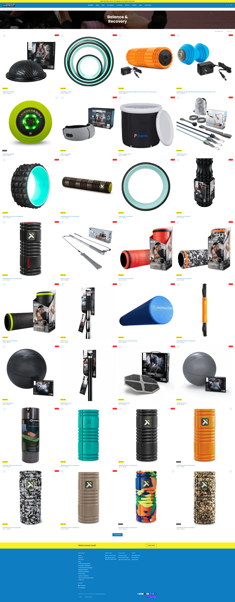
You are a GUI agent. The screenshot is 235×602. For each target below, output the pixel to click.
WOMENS (90, 5)
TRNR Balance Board (124, 403)
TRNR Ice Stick (64, 341)
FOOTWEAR (110, 5)
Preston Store (135, 557)
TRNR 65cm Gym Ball (181, 403)
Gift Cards (81, 559)
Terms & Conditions (83, 576)
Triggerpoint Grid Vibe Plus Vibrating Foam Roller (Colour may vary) (138, 92)
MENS (97, 5)
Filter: (3, 31)
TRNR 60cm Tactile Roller (183, 216)
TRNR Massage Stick (66, 403)
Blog (79, 561)
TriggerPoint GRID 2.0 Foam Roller (70, 216)
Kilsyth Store (135, 559)
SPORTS (127, 5)
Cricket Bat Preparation (84, 563)
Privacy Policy (81, 573)
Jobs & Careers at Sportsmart (86, 578)
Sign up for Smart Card (124, 559)
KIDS (103, 5)
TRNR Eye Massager (66, 154)
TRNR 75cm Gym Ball (8, 403)
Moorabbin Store (136, 555)
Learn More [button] (151, 545)
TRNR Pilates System (181, 154)
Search (80, 555)
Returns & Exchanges (83, 571)
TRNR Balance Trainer (8, 92)
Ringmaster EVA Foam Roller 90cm (128, 341)
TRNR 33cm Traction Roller (126, 278)
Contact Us (81, 580)
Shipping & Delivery (83, 569)
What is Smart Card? (123, 557)
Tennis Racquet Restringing (85, 567)
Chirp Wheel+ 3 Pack (66, 92)
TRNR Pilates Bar (65, 278)
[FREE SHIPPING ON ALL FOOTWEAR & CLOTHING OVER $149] (117, 1)
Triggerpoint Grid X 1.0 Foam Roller (12, 278)
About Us (80, 557)
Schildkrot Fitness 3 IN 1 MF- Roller (12, 465)
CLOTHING (119, 5)
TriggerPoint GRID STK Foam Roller (185, 341)
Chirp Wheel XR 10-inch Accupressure (13, 216)
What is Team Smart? (110, 555)
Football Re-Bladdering (84, 565)
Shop (7, 9)
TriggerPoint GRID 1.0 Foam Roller (70, 465)
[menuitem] (91, 5)
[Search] (226, 5)
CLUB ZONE (148, 5)
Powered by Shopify (100, 593)
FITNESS (134, 5)
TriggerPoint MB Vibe (8, 154)
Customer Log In (122, 555)
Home (3, 9)
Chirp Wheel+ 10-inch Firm (125, 216)
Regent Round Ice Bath (125, 154)
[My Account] (229, 5)
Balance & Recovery (14, 9)
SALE (140, 5)
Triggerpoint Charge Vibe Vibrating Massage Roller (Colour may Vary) (196, 92)
